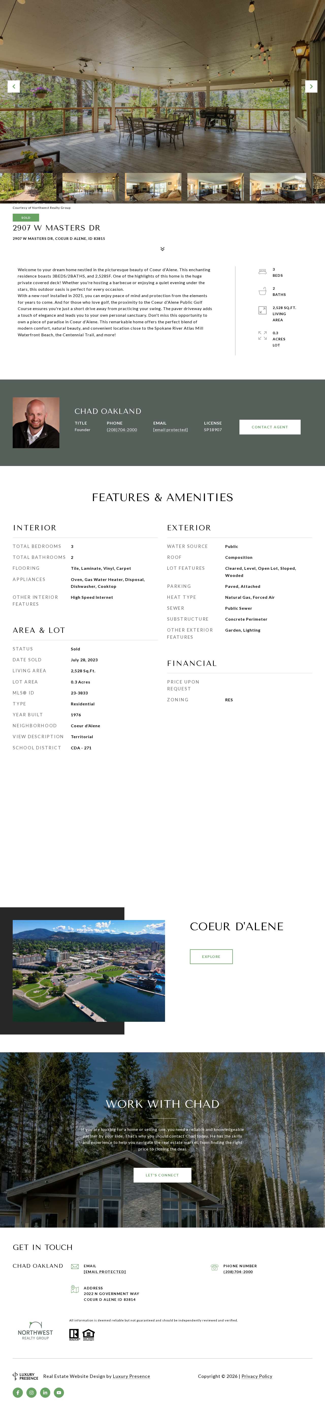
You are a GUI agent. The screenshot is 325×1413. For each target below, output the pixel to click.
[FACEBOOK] (18, 1393)
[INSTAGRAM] (31, 1393)
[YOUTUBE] (59, 1393)
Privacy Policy (256, 1376)
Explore (211, 956)
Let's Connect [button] (162, 1175)
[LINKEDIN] (45, 1393)
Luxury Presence (131, 1376)
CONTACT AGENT (270, 427)
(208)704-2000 (122, 429)
